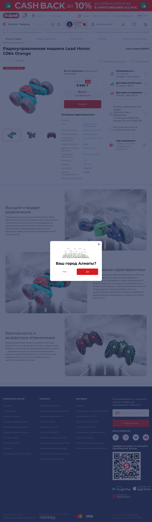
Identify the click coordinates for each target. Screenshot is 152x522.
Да (87, 271)
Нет (64, 271)
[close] (98, 244)
